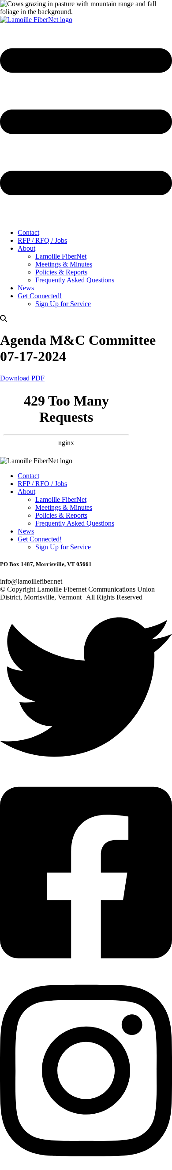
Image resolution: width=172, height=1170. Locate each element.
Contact (28, 232)
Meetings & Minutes (63, 264)
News (26, 288)
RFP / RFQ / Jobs (42, 240)
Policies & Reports (61, 272)
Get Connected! (40, 296)
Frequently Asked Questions (74, 280)
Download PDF (22, 378)
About (26, 248)
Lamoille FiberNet (60, 256)
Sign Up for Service (63, 303)
